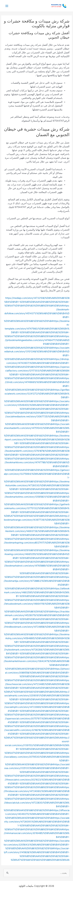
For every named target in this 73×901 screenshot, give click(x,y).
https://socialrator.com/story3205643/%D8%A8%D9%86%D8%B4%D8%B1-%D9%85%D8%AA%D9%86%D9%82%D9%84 (36, 844)
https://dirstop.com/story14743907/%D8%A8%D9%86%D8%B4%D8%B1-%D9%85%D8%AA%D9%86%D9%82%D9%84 (37, 363)
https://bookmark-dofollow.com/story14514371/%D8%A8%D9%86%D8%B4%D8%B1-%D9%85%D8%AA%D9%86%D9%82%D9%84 (36, 313)
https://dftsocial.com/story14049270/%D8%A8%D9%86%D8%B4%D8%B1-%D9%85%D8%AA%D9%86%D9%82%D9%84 (37, 814)
